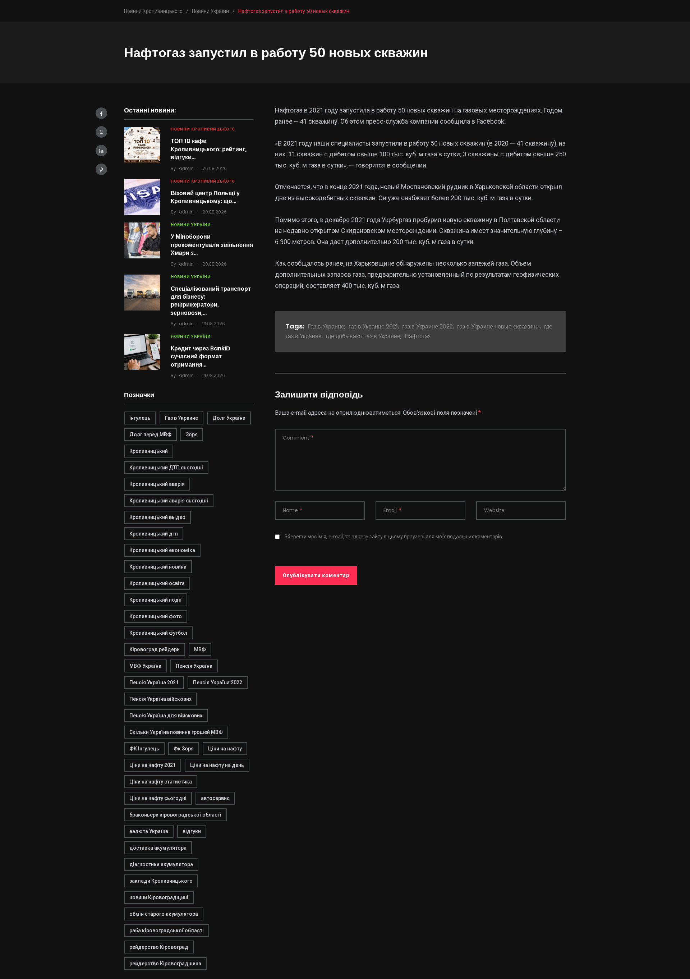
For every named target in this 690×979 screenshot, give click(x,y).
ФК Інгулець (144, 749)
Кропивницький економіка (162, 550)
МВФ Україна (145, 666)
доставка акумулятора (158, 848)
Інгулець (140, 418)
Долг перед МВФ (150, 434)
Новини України (191, 224)
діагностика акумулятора (161, 864)
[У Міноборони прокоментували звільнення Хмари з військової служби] (142, 240)
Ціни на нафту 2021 (152, 765)
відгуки (192, 831)
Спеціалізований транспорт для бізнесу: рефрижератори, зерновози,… (211, 301)
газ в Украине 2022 (427, 326)
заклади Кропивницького (161, 881)
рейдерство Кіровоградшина (165, 963)
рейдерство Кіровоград (158, 947)
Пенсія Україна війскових (160, 699)
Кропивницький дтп (153, 534)
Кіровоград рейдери (154, 649)
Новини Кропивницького (203, 129)
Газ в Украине (181, 418)
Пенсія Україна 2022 (217, 682)
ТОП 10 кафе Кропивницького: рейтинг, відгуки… (209, 149)
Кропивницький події (155, 600)
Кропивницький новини (158, 567)
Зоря (192, 434)
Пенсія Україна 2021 (154, 682)
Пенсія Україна (194, 666)
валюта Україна (148, 831)
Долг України (228, 418)
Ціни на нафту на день (217, 765)
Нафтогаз (418, 336)
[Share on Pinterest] (101, 169)
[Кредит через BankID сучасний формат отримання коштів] (142, 352)
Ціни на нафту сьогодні (158, 798)
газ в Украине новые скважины (498, 326)
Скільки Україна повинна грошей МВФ (176, 732)
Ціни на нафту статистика (160, 782)
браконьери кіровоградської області (175, 815)
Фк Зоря (184, 749)
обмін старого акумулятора (163, 914)
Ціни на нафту (225, 749)
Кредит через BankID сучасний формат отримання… (200, 356)
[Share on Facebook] (101, 113)
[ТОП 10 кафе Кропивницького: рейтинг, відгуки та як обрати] (142, 145)
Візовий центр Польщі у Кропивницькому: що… (205, 197)
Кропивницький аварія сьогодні (168, 501)
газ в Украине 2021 (373, 326)
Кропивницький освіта (157, 583)
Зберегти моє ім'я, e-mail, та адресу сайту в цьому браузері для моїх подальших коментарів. (394, 536)
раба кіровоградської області (166, 930)
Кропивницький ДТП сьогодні (166, 467)
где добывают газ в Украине (363, 336)
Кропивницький (148, 451)
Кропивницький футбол (158, 633)
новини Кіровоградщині (158, 897)
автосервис (215, 798)
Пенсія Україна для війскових (165, 715)
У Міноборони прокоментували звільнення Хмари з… (212, 245)
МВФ (200, 649)
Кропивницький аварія (157, 484)
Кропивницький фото (155, 616)
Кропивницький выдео (157, 517)
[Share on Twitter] (101, 132)
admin (186, 168)
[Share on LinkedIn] (101, 150)
